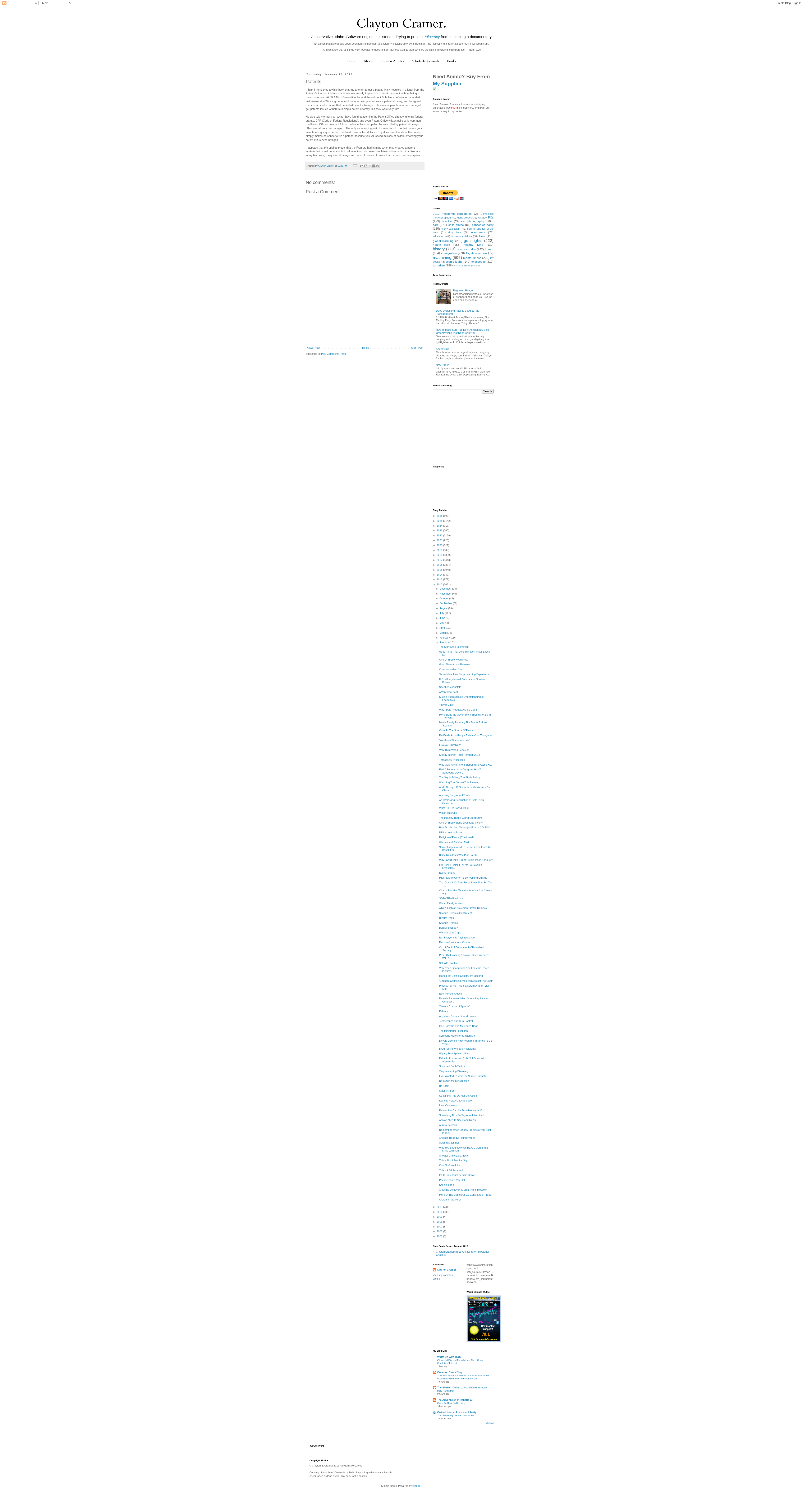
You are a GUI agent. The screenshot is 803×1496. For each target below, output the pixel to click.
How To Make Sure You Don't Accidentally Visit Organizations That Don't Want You (462, 331)
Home (351, 61)
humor (489, 249)
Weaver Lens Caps (450, 932)
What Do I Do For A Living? (454, 808)
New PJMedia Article (451, 993)
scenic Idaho (454, 261)
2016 (440, 564)
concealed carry (483, 224)
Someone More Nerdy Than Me (457, 1035)
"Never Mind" (446, 704)
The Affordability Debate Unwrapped (455, 1415)
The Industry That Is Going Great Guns (460, 817)
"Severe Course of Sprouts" (454, 1006)
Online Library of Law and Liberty (456, 1412)
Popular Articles (392, 61)
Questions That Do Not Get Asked (458, 1095)
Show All (490, 1423)
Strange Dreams (448, 923)
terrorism (439, 265)
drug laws (454, 232)
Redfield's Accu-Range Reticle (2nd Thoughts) (465, 735)
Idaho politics (464, 217)
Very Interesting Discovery (454, 1071)
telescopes (478, 261)
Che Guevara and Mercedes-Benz (458, 1026)
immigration (449, 253)
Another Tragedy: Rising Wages (457, 1137)
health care (441, 244)
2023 (440, 530)
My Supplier (447, 83)
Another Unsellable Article (454, 1155)
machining (442, 257)
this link (455, 107)
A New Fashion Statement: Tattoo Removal (463, 908)
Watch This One (448, 812)
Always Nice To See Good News (457, 1120)
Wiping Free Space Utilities (454, 1053)
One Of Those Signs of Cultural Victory (461, 822)
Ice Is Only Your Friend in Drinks (457, 1175)
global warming (443, 241)
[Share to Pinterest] (378, 166)
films (482, 236)
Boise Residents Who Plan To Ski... (459, 855)
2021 (440, 540)
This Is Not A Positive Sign (453, 1160)
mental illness (472, 258)
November (446, 593)
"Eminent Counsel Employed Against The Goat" (466, 980)
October (444, 598)
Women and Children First (454, 842)
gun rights (473, 240)
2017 (440, 560)
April (442, 627)
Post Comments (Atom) (334, 353)
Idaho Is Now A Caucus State (455, 1100)
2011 (440, 1207)
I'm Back (444, 1086)
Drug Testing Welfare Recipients (457, 1048)
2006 (440, 1231)
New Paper (442, 365)
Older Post (417, 347)
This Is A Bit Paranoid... (452, 1170)
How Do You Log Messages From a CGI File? (465, 827)
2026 (440, 515)
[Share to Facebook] (374, 166)
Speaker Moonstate (450, 687)
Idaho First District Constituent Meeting (461, 975)
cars (436, 224)
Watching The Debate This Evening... (460, 782)
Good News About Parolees (455, 664)
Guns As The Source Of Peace (456, 730)
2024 (440, 525)
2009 (440, 1216)
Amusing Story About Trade (454, 795)
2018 (440, 555)
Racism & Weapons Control (455, 942)
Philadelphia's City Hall (452, 1180)
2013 (440, 579)
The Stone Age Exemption (454, 646)
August (444, 608)
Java (480, 217)
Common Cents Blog (449, 1372)
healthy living (473, 244)
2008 (440, 1221)
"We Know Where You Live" (454, 740)
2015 (440, 569)
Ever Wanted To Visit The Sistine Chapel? (462, 1076)
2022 (440, 535)
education (438, 236)
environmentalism (461, 236)
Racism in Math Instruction (454, 1081)
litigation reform (476, 253)
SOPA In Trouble (448, 963)
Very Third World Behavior (454, 750)
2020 (440, 545)
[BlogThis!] (366, 166)
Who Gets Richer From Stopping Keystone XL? (465, 764)
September (446, 603)
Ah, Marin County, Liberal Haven (457, 1016)
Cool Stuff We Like (449, 1165)
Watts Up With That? (449, 1357)
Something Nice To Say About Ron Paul (461, 1115)
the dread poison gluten (465, 266)
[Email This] (362, 166)
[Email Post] (355, 166)
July (442, 613)
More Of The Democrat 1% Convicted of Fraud (465, 1194)
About (368, 61)
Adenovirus (442, 349)
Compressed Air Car (450, 669)
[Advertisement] (365, 315)
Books (451, 61)
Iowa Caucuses (448, 1105)
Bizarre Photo (447, 917)
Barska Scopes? (448, 927)
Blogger (416, 1485)
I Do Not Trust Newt (450, 745)
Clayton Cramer (446, 1269)
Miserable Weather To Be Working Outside (463, 877)
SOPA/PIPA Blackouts (451, 898)
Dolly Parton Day (445, 1390)
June (443, 618)
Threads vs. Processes (452, 759)
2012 (440, 584)
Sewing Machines (449, 1142)
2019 (440, 550)
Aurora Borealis (448, 1125)
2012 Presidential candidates (452, 213)
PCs (491, 217)
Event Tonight (447, 872)
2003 (440, 1236)
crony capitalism (450, 228)
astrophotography (472, 221)
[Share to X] (370, 166)
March (443, 632)
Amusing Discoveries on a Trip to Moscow (463, 1189)
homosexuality (466, 249)
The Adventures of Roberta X (454, 1399)
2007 (440, 1226)
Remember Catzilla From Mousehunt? (460, 1110)
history (439, 249)
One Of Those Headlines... (454, 659)
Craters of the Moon (450, 1199)
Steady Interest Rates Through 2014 (459, 754)
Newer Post (313, 347)
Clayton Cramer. (401, 23)
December (446, 588)
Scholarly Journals (425, 61)
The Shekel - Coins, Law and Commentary (462, 1387)
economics (478, 232)
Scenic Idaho (446, 1185)
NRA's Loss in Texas (450, 832)
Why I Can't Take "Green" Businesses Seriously (465, 860)
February (445, 637)
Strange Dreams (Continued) (455, 913)
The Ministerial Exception (453, 1030)
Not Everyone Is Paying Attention (457, 937)
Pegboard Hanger (463, 290)
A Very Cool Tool (448, 692)
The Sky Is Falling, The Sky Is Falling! (460, 777)
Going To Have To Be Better (451, 1403)
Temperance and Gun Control (456, 1021)
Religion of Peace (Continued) (456, 837)
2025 (440, 520)
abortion (447, 221)
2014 (440, 574)
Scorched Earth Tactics (452, 1066)
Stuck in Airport (447, 1090)
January (444, 642)
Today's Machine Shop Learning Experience (464, 674)
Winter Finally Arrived (451, 903)
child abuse (456, 224)
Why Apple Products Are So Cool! (458, 709)
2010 (440, 1212)
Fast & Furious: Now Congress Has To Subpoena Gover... (460, 771)
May (442, 623)
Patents (443, 1011)
